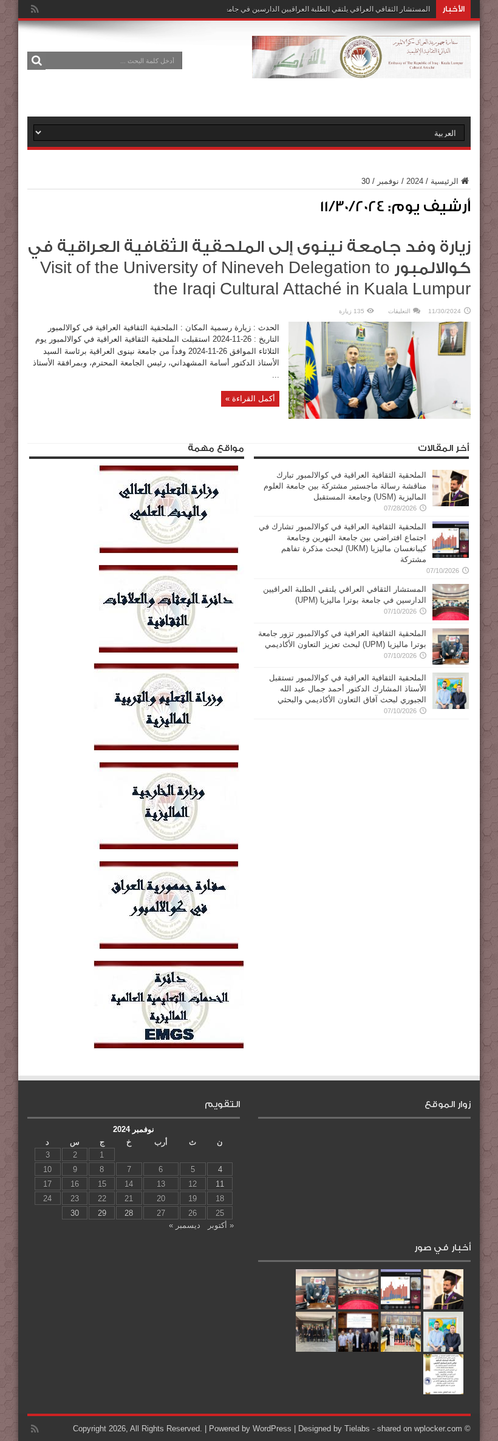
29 (102, 1213)
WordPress (272, 1428)
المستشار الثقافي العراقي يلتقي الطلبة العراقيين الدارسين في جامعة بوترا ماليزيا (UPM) (296, 9)
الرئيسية (445, 181)
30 (74, 1213)
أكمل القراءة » (250, 398)
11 (220, 1183)
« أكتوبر (221, 1225)
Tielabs (357, 1428)
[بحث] (36, 61)
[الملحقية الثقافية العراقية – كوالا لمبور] (361, 69)
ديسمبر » (184, 1225)
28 (128, 1213)
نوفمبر (388, 181)
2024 (414, 181)
